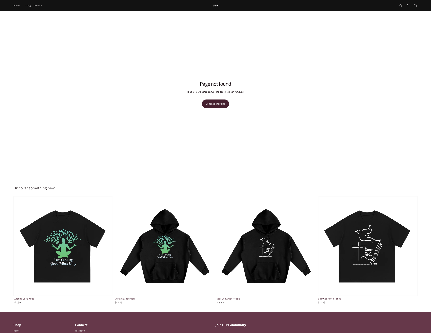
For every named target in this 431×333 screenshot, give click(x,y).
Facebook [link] (80, 330)
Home (16, 330)
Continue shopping (215, 103)
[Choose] (108, 291)
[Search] (400, 5)
